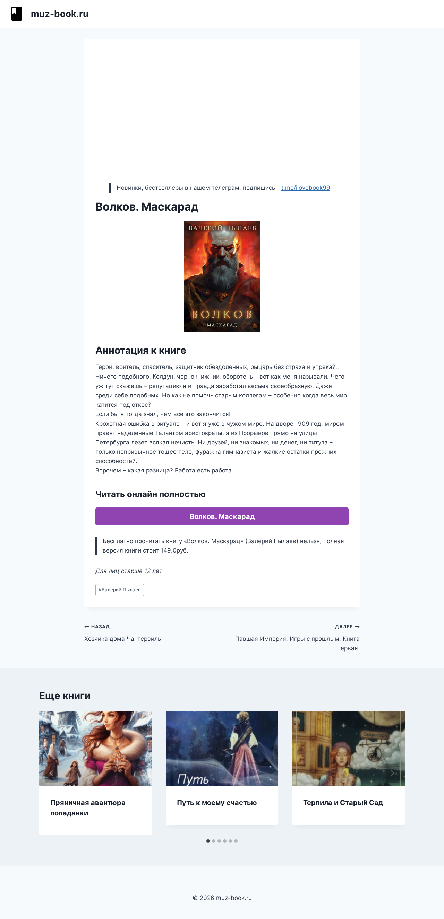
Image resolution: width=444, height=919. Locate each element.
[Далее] (392, 773)
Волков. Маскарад (222, 516)
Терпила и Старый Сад (343, 802)
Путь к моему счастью (217, 802)
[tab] (208, 841)
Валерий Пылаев (120, 589)
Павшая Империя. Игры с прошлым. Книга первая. (297, 638)
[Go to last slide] (51, 773)
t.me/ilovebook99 (305, 187)
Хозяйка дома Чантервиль (122, 633)
